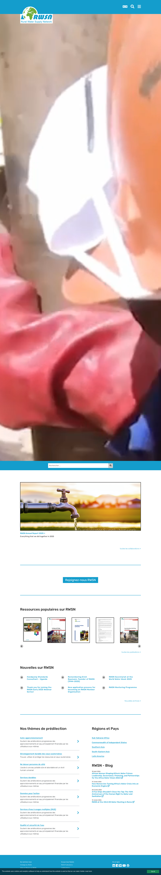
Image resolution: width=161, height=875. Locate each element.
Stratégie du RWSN (26, 865)
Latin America (98, 756)
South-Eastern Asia (100, 752)
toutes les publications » (131, 652)
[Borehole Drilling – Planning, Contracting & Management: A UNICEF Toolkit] (32, 629)
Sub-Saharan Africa (100, 738)
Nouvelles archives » (133, 701)
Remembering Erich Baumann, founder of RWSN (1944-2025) (81, 679)
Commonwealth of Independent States (109, 742)
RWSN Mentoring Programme (123, 687)
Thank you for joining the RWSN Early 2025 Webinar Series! (39, 689)
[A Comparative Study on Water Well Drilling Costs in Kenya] (105, 630)
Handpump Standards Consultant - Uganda (37, 678)
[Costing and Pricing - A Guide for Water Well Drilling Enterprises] (56, 630)
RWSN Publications (67, 865)
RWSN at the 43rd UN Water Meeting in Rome (112, 802)
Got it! (153, 871)
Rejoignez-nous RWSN (80, 580)
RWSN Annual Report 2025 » (32, 533)
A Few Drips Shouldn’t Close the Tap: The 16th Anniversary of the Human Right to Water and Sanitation (112, 794)
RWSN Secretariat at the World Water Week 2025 (121, 678)
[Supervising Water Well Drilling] (129, 630)
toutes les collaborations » (130, 549)
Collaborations (65, 868)
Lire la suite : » (27, 542)
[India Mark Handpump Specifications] (81, 630)
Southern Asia (98, 747)
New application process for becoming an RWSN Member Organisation (81, 689)
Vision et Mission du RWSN (28, 868)
